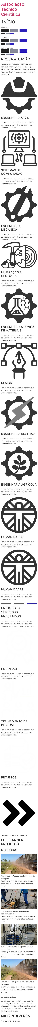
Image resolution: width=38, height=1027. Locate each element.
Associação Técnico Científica (12, 9)
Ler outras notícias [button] (8, 997)
